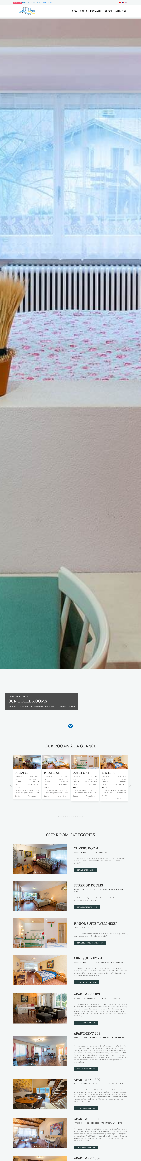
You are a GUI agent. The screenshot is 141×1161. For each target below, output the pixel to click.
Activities (120, 11)
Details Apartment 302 (86, 1108)
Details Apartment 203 (86, 1069)
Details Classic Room (85, 870)
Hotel (73, 11)
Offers (108, 11)
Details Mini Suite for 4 (86, 982)
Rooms (83, 11)
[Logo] (27, 11)
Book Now (17, 2)
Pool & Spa (96, 11)
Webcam (26, 2)
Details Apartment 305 (86, 1147)
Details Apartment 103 (86, 1023)
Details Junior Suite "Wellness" (90, 943)
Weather (40, 2)
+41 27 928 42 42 (49, 2)
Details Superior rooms (87, 907)
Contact (33, 2)
